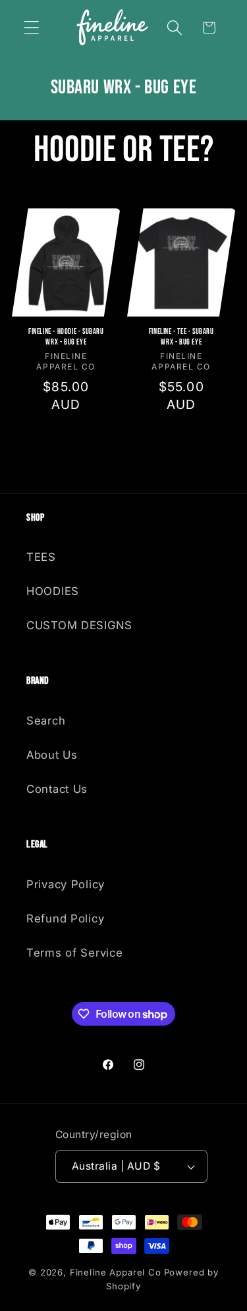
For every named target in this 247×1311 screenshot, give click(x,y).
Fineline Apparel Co (115, 1272)
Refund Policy (65, 918)
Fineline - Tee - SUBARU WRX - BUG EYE (180, 337)
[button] (31, 28)
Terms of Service (74, 952)
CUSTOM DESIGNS (79, 625)
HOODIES (52, 591)
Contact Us (57, 789)
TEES (41, 556)
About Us (52, 754)
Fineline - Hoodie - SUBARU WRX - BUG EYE (66, 337)
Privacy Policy (65, 884)
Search (45, 720)
